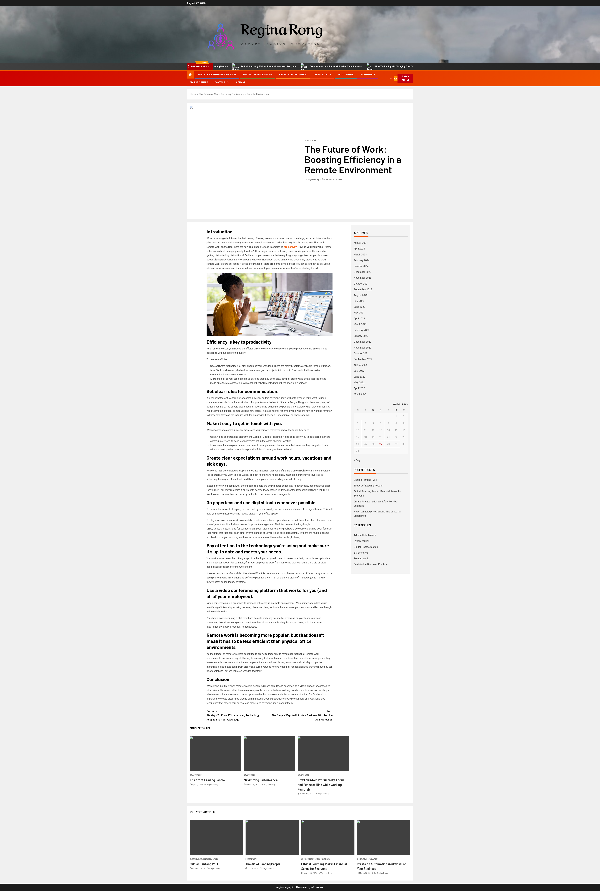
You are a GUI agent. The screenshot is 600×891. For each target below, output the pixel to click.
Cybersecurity (322, 74)
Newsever (301, 887)
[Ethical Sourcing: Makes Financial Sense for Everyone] (328, 837)
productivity (290, 246)
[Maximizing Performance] (269, 753)
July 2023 (359, 301)
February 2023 (362, 330)
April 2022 (359, 388)
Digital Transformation (257, 74)
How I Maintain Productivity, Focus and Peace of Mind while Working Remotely (321, 784)
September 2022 (363, 359)
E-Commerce (367, 74)
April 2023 (359, 318)
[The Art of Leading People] (215, 753)
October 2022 (361, 353)
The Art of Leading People (207, 780)
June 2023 (359, 306)
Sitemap (240, 82)
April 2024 (359, 248)
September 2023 (363, 289)
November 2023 (362, 277)
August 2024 (361, 242)
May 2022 (359, 382)
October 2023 (361, 283)
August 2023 (361, 295)
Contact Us (222, 82)
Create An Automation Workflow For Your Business (300, 66)
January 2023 (361, 335)
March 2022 (360, 394)
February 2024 (362, 260)
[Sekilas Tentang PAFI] (216, 837)
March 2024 (360, 254)
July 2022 (359, 370)
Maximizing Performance (261, 780)
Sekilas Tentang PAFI (365, 479)
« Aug (357, 460)
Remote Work (346, 74)
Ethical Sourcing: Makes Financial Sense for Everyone (233, 66)
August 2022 (361, 365)
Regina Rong (313, 179)
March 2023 (360, 324)
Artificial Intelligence (293, 74)
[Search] (391, 79)
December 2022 (362, 341)
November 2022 (362, 347)
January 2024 (361, 266)
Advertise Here (199, 82)
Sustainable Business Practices (217, 74)
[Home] (190, 75)
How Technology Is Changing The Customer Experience (369, 66)
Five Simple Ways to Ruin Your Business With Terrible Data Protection (302, 715)
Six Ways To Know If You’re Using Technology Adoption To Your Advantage (233, 715)
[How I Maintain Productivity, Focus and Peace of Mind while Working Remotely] (323, 753)
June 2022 (359, 376)
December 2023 (362, 271)
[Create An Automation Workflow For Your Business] (383, 837)
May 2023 (359, 312)
